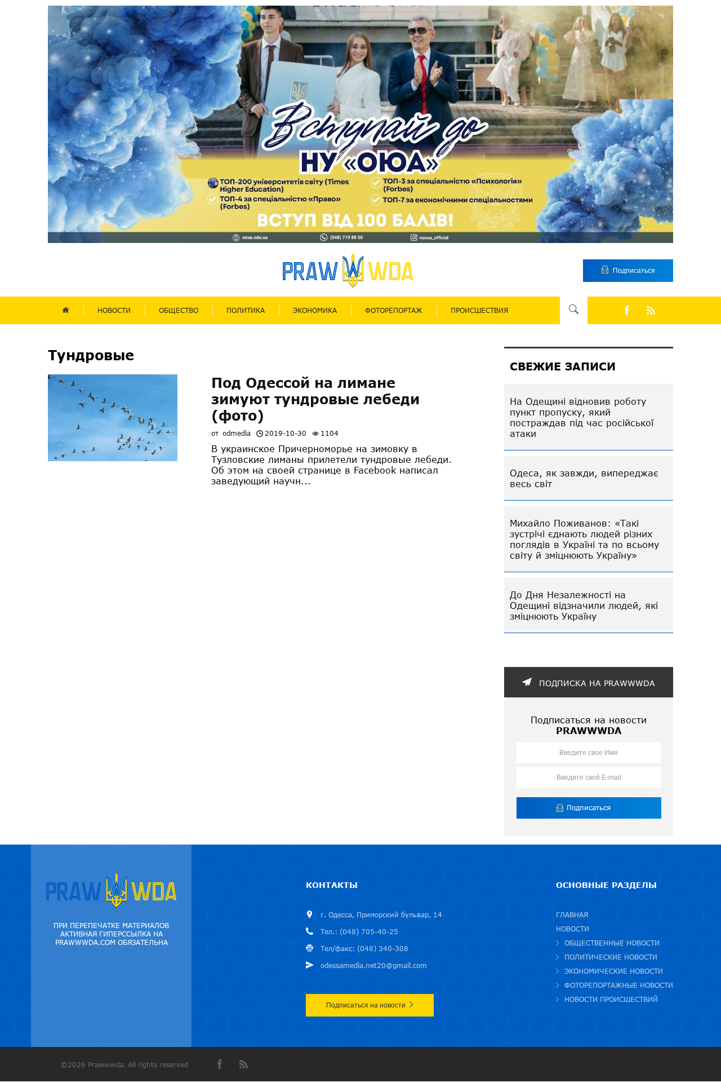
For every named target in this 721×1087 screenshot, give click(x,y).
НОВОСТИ (114, 310)
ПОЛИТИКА (245, 310)
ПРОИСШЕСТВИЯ (479, 310)
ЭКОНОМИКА (315, 310)
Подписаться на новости (366, 1005)
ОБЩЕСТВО (178, 310)
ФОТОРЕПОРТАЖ (393, 310)
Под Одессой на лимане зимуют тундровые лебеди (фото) (315, 398)
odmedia (236, 433)
